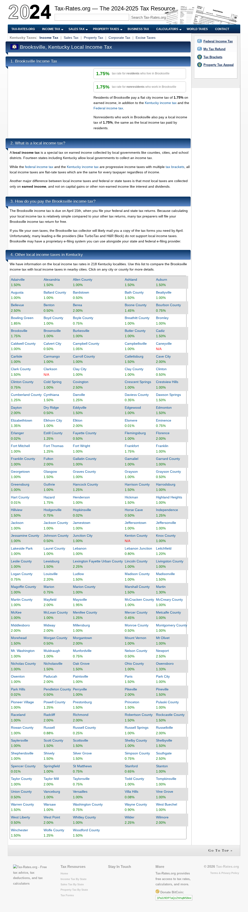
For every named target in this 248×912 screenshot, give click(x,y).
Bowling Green (22, 318)
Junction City (83, 535)
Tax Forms (67, 895)
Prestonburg (82, 702)
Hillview (16, 510)
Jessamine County (25, 535)
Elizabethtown (21, 420)
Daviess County (137, 395)
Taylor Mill (51, 779)
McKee (16, 612)
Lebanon (79, 548)
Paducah (50, 676)
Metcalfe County (168, 612)
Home (64, 873)
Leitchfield (163, 548)
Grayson (131, 471)
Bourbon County (168, 305)
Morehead (19, 638)
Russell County (84, 727)
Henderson (81, 497)
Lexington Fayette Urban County (98, 561)
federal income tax (39, 167)
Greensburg (20, 484)
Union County (21, 791)
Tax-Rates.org (23, 29)
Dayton (16, 407)
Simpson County (137, 753)
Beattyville (163, 292)
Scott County (53, 740)
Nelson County (136, 651)
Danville (79, 395)
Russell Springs (136, 727)
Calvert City (52, 343)
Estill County (53, 433)
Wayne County (136, 804)
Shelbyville (164, 740)
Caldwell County (23, 343)
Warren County (22, 804)
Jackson (17, 523)
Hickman (131, 497)
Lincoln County (136, 561)
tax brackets (175, 167)
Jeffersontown (135, 523)
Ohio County (134, 663)
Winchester (19, 830)
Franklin (162, 446)
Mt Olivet (163, 638)
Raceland (18, 715)
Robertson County (139, 715)
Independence (167, 510)
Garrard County (168, 459)
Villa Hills (131, 791)
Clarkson (50, 369)
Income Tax (51, 29)
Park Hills (18, 689)
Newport (162, 651)
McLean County (56, 612)
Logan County (21, 574)
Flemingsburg (135, 433)
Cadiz (160, 331)
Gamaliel (131, 459)
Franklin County (23, 459)
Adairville (18, 279)
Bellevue (17, 305)
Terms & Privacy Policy (224, 873)
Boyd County (53, 318)
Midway (49, 625)
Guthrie (49, 484)
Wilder (129, 817)
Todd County (134, 779)
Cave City (163, 356)
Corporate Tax (119, 38)
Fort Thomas (53, 446)
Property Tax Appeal (218, 65)
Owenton (18, 676)
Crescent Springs (138, 382)
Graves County (84, 471)
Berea (77, 305)
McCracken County (139, 599)
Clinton (161, 369)
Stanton (162, 766)
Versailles (80, 791)
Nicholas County (23, 663)
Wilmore (162, 817)
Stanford (131, 766)
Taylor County (21, 779)
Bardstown (81, 292)
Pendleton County (57, 689)
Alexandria (52, 279)
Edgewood (133, 407)
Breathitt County (137, 318)
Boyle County (83, 318)
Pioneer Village (22, 702)
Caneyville (164, 343)
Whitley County (84, 817)
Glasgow (50, 471)
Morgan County (55, 638)
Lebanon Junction (138, 548)
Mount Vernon (135, 638)
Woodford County (86, 830)
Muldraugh (52, 651)
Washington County (88, 804)
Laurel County (54, 548)
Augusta (17, 292)
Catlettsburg (134, 356)
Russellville (164, 727)
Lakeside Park (22, 548)
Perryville (80, 689)
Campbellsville (136, 343)
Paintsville (80, 676)
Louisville (51, 574)
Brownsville (52, 331)
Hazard (49, 497)
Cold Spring (53, 382)
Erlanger (17, 433)
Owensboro (165, 663)
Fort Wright (81, 446)
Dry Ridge (51, 407)
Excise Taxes (145, 38)
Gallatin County (84, 459)
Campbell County (86, 343)
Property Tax (93, 38)
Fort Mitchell (20, 446)
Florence (163, 433)
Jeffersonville (166, 523)
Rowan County (22, 727)
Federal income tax (108, 108)
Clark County (21, 369)
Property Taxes (106, 29)
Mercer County (136, 612)
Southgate (164, 753)
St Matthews (82, 766)
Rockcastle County (170, 715)
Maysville (80, 599)
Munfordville (82, 651)
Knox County (166, 535)
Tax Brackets (212, 57)
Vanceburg (52, 791)
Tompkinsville (166, 779)
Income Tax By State (73, 879)
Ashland (131, 279)
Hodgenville (53, 510)
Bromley (162, 318)
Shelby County (136, 740)
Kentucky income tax (161, 103)
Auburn (161, 279)
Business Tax (138, 29)
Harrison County (137, 484)
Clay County (134, 369)
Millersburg (81, 625)
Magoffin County (23, 587)
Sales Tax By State (72, 884)
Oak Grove (81, 663)
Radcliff (49, 715)
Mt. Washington (23, 651)
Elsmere (131, 420)
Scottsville (80, 740)
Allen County (82, 279)
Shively (49, 753)
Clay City (79, 369)
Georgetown (20, 471)
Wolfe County (54, 830)
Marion (49, 587)
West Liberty (20, 817)
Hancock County (85, 484)
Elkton (77, 420)
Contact (222, 29)
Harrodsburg (165, 484)
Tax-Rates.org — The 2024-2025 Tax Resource (114, 8)
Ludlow (78, 574)
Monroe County (136, 625)
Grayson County (168, 471)
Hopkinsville (82, 510)
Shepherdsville (22, 753)
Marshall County (137, 587)
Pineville (162, 689)
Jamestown (81, 523)
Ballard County (55, 292)
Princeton (132, 702)
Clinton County (22, 382)
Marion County (84, 587)
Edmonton (164, 407)
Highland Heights (169, 497)
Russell (49, 727)
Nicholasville (53, 663)
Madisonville (165, 574)
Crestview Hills (167, 382)
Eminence (163, 420)
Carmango (52, 356)
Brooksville (19, 331)
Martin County (21, 599)
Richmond (80, 715)
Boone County (136, 305)
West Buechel (166, 804)
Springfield (52, 766)
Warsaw (50, 804)
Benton (49, 305)
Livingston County (169, 561)
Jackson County (56, 523)
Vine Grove (164, 791)
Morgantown (82, 638)
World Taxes (197, 29)
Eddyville (79, 407)
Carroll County (84, 356)
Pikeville (131, 689)
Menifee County (85, 612)
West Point (52, 817)
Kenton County (136, 535)
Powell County (54, 702)
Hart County (20, 497)
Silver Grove (82, 753)
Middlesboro (20, 625)
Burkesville (81, 331)
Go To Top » (220, 850)
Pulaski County (167, 702)
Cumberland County (26, 395)
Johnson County (56, 535)
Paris (128, 676)
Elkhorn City (53, 420)
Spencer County (23, 766)
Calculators (167, 29)
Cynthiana (51, 395)
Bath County (134, 292)
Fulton (48, 459)
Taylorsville (81, 779)
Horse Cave (134, 510)
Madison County (137, 574)
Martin (161, 587)
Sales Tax (77, 29)
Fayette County (84, 433)
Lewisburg (51, 561)
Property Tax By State (74, 889)
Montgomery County (171, 625)
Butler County (135, 331)
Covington (80, 382)
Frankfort (132, 446)
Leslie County (21, 561)
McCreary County (169, 599)
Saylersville (19, 740)
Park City (163, 676)
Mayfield (50, 599)
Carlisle (16, 356)
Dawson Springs (168, 395)
